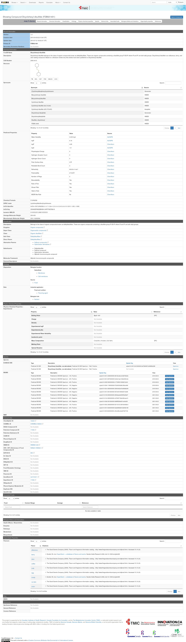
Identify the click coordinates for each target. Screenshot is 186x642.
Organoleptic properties (146, 21)
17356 (33, 430)
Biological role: (35, 296)
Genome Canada (66, 622)
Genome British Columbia (93, 622)
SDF (40, 79)
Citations (45, 546)
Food (36, 283)
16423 (33, 421)
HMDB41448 (35, 445)
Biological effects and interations (129, 21)
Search (22, 2)
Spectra (97, 21)
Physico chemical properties (85, 21)
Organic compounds (37, 227)
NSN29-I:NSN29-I (36, 448)
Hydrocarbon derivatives (42, 244)
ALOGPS (110, 137)
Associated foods (114, 21)
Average (60, 503)
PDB (45, 79)
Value (95, 312)
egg (32, 573)
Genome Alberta (77, 622)
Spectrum (175, 366)
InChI (55, 79)
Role (4, 287)
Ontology (73, 21)
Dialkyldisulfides (36, 236)
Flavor (33, 546)
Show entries (38, 83)
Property (34, 312)
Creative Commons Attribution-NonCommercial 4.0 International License (51, 640)
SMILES (50, 79)
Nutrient (36, 299)
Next (179, 128)
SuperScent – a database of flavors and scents (71, 554)
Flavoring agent (43, 293)
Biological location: (36, 267)
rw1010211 (34, 477)
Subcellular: (38, 270)
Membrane (41, 273)
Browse (14, 2)
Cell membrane (43, 276)
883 (32, 453)
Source (146, 87)
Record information (42, 21)
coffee (33, 564)
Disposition (7, 267)
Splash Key (129, 363)
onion (33, 586)
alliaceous (34, 550)
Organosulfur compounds (38, 230)
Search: (162, 83)
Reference (157, 312)
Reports (41, 2)
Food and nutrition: (40, 290)
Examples (49, 2)
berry (33, 555)
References (158, 21)
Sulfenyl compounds (40, 242)
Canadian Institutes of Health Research (34, 620)
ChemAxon (110, 144)
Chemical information (54, 21)
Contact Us (66, 2)
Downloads (32, 2)
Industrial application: (37, 287)
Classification (65, 21)
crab (32, 568)
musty (33, 577)
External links (104, 21)
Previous (167, 128)
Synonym (34, 87)
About (57, 2)
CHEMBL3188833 (36, 424)
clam (32, 559)
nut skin (33, 582)
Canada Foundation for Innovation (57, 620)
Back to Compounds (176, 17)
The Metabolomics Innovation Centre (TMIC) (86, 620)
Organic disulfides (36, 233)
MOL (36, 79)
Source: (33, 280)
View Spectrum (170, 376)
